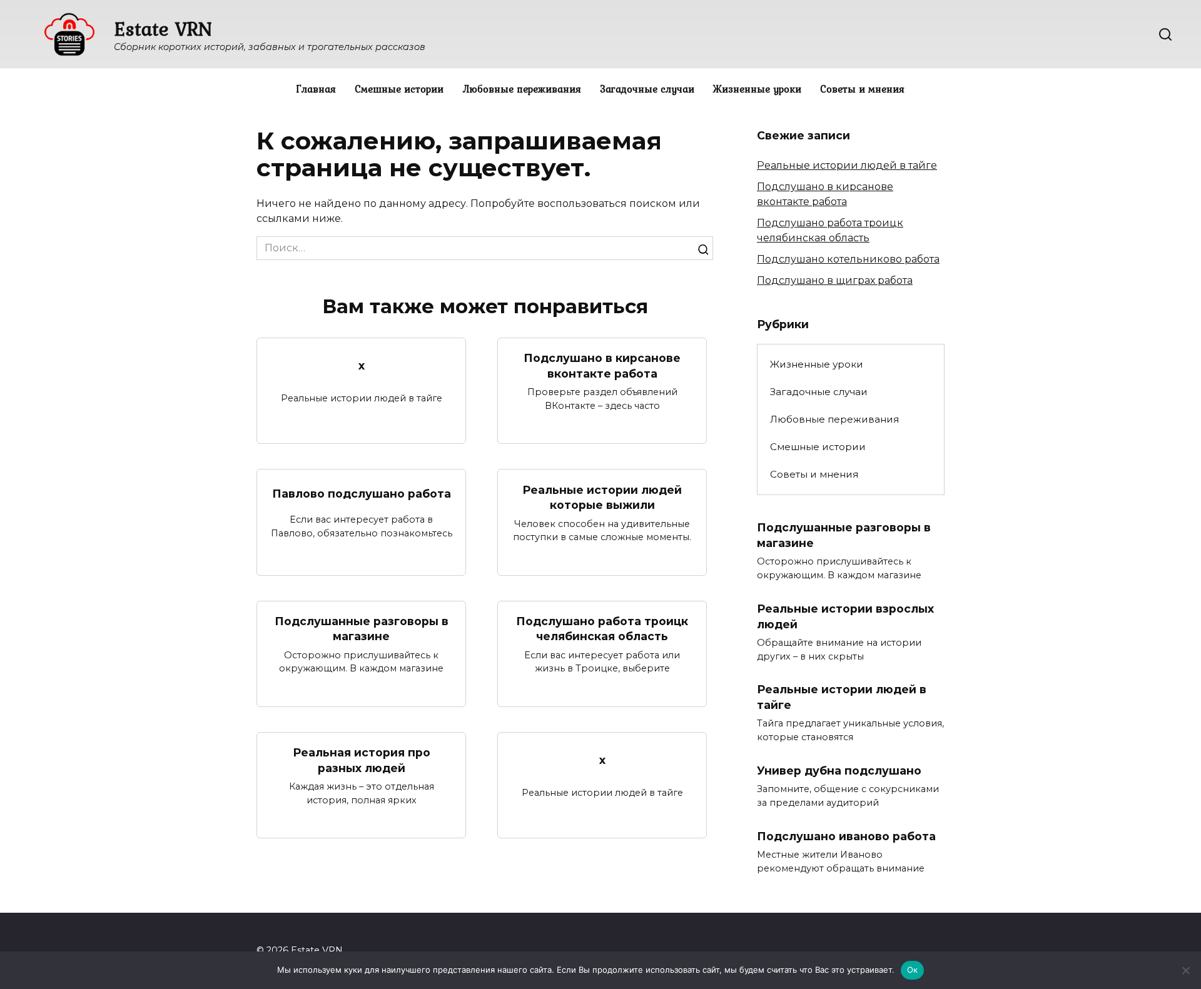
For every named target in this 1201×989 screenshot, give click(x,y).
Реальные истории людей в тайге (847, 165)
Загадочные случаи (647, 88)
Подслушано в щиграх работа (835, 280)
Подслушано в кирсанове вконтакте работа (602, 365)
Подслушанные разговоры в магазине (361, 629)
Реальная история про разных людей (361, 760)
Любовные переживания (521, 88)
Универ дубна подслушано (839, 770)
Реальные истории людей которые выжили (602, 497)
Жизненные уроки (757, 88)
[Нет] (1185, 970)
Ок (912, 970)
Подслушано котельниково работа (848, 259)
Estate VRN (163, 28)
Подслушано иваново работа (846, 836)
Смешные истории (399, 88)
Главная (316, 88)
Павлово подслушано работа (361, 493)
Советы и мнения (862, 88)
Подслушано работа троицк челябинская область (602, 629)
